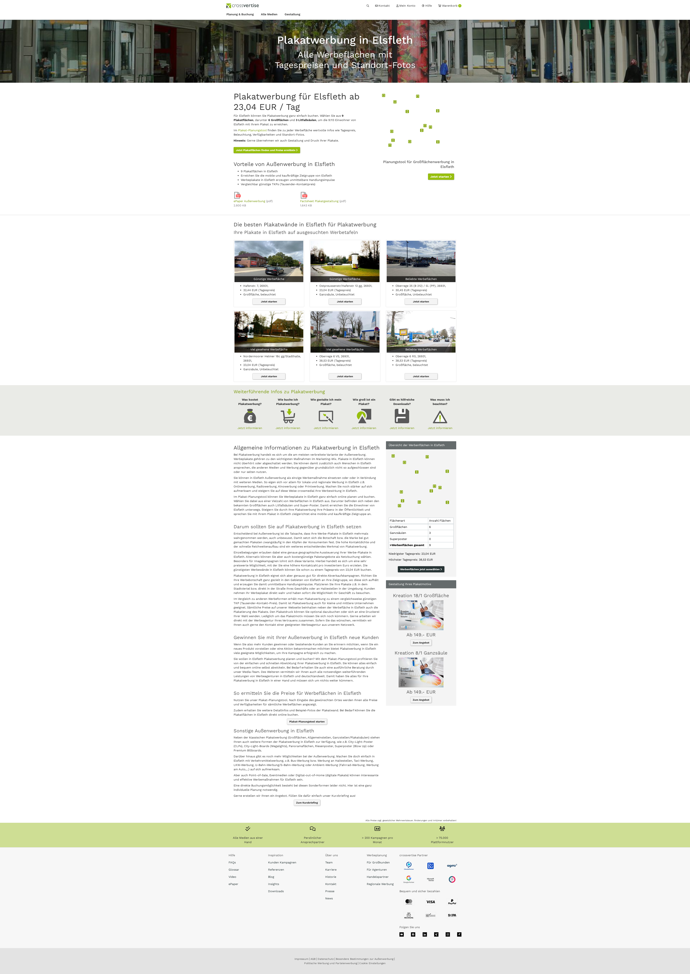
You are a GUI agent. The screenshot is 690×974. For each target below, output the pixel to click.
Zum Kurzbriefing (307, 802)
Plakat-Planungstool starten (307, 721)
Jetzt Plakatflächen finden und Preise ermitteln (266, 150)
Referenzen (276, 869)
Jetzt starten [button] (440, 176)
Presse (329, 891)
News (329, 898)
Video (232, 877)
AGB (313, 958)
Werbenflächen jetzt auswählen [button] (420, 569)
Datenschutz (326, 958)
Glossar (234, 869)
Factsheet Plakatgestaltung (319, 201)
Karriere (331, 869)
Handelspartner (378, 877)
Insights (273, 884)
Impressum (301, 958)
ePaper (233, 884)
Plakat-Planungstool (252, 130)
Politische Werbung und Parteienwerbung (330, 963)
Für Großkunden (378, 862)
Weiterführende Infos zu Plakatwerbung (279, 391)
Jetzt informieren (250, 428)
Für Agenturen (377, 869)
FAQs (232, 862)
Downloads (276, 891)
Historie (330, 877)
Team (329, 862)
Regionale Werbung (380, 884)
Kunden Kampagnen (282, 862)
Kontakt (330, 884)
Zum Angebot (421, 642)
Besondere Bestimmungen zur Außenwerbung (364, 958)
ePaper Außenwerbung (249, 201)
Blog (271, 877)
